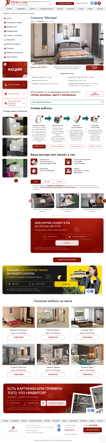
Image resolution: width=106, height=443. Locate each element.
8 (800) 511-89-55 (82, 3)
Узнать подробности (94, 94)
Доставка (47, 181)
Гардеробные (12, 31)
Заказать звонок (64, 3)
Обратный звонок (92, 430)
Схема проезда (69, 430)
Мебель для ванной (15, 53)
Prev (16, 116)
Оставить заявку (39, 146)
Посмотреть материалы (67, 259)
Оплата (59, 181)
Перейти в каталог (95, 146)
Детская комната (13, 44)
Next (16, 180)
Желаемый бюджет (79, 236)
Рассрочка (70, 9)
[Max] (95, 3)
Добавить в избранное (71, 434)
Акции (81, 9)
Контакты (100, 9)
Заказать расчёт (95, 67)
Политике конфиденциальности (44, 249)
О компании (21, 9)
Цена (35, 181)
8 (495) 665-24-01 (81, 1)
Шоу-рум (60, 9)
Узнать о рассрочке (76, 146)
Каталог (32, 9)
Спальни (13, 13)
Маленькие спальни (26, 13)
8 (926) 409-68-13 (81, 5)
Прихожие (11, 40)
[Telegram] (92, 3)
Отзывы (90, 9)
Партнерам (83, 421)
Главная (9, 9)
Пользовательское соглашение (63, 440)
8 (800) (90, 425)
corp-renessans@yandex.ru (91, 433)
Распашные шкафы (14, 22)
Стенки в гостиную (14, 35)
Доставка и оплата (46, 9)
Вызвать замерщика (58, 146)
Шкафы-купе (12, 27)
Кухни (9, 18)
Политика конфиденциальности (43, 440)
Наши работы (12, 57)
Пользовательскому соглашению (61, 249)
